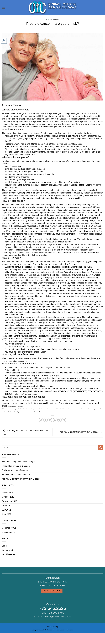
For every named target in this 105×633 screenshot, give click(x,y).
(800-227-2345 (86, 389)
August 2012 (7, 505)
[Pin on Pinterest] (59, 420)
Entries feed (7, 550)
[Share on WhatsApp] (41, 420)
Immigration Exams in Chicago (16, 466)
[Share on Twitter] (50, 420)
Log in (5, 546)
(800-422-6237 (79, 391)
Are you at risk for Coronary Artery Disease (79, 432)
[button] (3, 7)
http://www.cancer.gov (29, 394)
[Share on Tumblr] (64, 420)
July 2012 (6, 510)
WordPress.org (8, 554)
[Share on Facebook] (45, 420)
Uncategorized (8, 532)
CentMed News (52, 20)
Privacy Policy (52, 626)
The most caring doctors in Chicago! (18, 462)
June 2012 (7, 514)
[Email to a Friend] (55, 420)
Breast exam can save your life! (16, 475)
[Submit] (100, 447)
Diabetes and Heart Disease (15, 470)
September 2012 (9, 501)
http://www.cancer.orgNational (22, 391)
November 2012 (9, 492)
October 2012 (8, 497)
